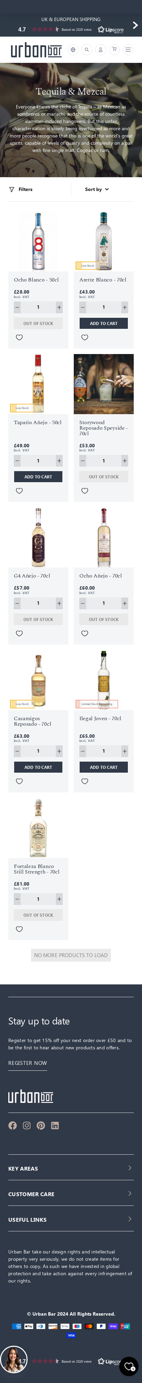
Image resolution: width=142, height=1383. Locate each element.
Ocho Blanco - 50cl (36, 280)
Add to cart (104, 323)
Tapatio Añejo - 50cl (38, 422)
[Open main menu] (127, 49)
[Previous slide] (7, 25)
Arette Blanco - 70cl (102, 280)
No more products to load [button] (71, 955)
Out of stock (38, 323)
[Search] (86, 49)
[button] (71, 29)
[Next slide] (135, 25)
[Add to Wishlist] (19, 337)
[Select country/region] (73, 49)
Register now (27, 1063)
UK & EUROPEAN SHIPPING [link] (71, 19)
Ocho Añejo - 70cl (100, 576)
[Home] (36, 49)
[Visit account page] (100, 49)
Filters (25, 189)
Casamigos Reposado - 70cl (32, 721)
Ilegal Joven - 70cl (100, 718)
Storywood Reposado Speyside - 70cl (103, 428)
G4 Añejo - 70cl (32, 576)
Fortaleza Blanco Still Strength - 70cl (36, 869)
